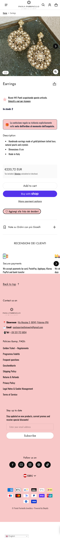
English (11, 536)
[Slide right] (55, 46)
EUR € (30, 475)
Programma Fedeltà (11, 354)
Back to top (9, 284)
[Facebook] (12, 465)
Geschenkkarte (9, 365)
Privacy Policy (9, 383)
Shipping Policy (9, 371)
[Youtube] (21, 465)
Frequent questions (11, 359)
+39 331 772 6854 (19, 332)
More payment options (30, 201)
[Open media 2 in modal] (30, 46)
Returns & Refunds (11, 377)
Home (5, 13)
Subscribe (30, 436)
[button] (43, 5)
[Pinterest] (39, 465)
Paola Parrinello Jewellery (23, 508)
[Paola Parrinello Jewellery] (29, 5)
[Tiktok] (47, 465)
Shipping (17, 173)
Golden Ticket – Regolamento (16, 348)
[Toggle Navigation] (6, 5)
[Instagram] (30, 465)
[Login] (49, 5)
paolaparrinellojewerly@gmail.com (28, 327)
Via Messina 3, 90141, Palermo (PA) (33, 322)
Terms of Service (10, 394)
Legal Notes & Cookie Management (18, 388)
